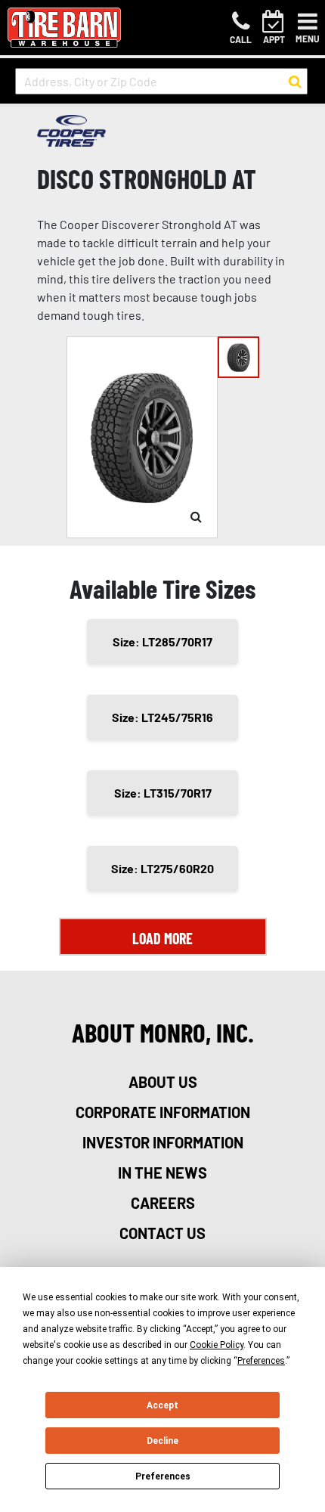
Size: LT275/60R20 (162, 868)
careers (163, 1203)
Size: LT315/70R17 (163, 792)
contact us (162, 1233)
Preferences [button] (261, 1361)
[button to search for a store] (295, 81)
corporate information (163, 1112)
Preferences (162, 1476)
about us (162, 1082)
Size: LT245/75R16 (162, 717)
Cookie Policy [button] (216, 1345)
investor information (162, 1142)
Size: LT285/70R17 (162, 641)
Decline (162, 1441)
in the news (162, 1172)
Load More (162, 938)
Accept (162, 1405)
